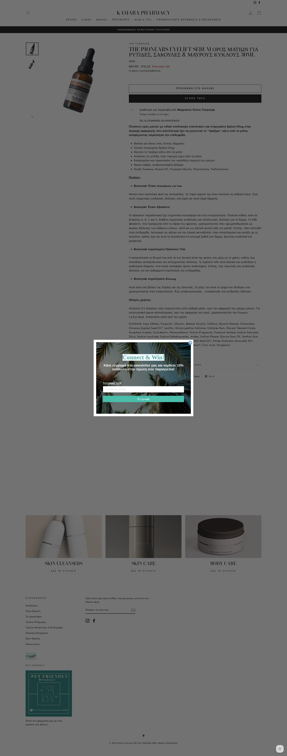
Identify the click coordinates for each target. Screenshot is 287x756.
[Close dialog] (190, 342)
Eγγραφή (143, 399)
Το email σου (112, 383)
